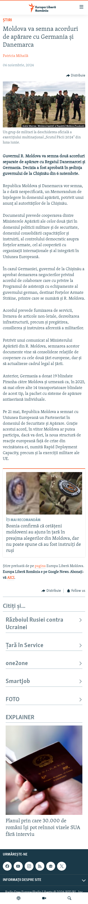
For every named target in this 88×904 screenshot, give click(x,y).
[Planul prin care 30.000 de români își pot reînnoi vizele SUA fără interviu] (44, 770)
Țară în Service (24, 645)
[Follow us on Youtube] (18, 866)
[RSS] (39, 866)
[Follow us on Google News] (50, 866)
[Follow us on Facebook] (7, 866)
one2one (17, 663)
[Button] (75, 76)
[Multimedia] (44, 898)
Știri (7, 20)
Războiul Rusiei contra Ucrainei (34, 624)
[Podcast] (18, 898)
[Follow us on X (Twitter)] (61, 866)
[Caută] (69, 898)
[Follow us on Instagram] (29, 866)
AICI (10, 578)
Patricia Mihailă (15, 56)
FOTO (12, 700)
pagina (40, 566)
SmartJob (18, 681)
